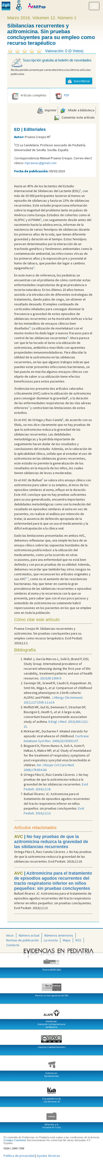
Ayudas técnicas (48, 1155)
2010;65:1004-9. (51, 678)
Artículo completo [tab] (33, 95)
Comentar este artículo (78, 117)
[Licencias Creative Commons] (51, 1037)
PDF (66, 95)
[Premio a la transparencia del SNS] (51, 985)
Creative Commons (15, 1140)
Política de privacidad (19, 1155)
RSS (78, 940)
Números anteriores (58, 935)
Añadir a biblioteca (80, 110)
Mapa (66, 940)
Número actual (29, 935)
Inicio (10, 935)
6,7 (27, 578)
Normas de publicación (22, 940)
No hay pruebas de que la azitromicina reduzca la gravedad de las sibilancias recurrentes (51, 841)
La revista (51, 940)
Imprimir (50, 110)
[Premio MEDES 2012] (51, 959)
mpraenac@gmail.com (41, 163)
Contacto (12, 945)
